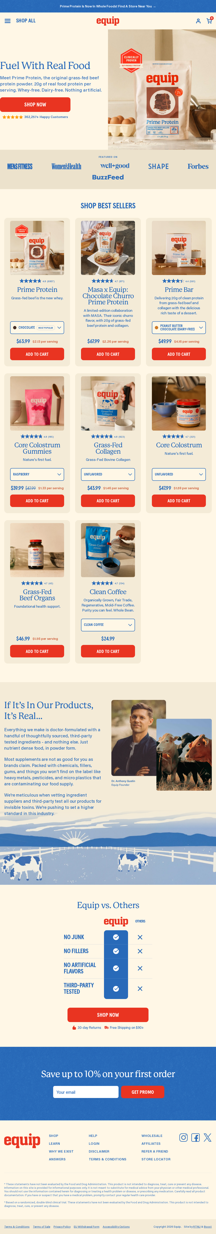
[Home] (108, 21)
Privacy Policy (62, 1226)
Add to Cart (37, 354)
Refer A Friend (155, 1151)
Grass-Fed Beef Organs (37, 595)
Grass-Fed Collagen (108, 448)
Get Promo (143, 1092)
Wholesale (152, 1136)
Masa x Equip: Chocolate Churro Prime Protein (108, 296)
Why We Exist (61, 1151)
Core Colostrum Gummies (37, 448)
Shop (53, 1136)
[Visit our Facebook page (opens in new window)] (195, 1137)
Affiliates (151, 1143)
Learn (54, 1143)
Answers (57, 1159)
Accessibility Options (116, 1226)
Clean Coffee (108, 592)
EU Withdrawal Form (86, 1226)
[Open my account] (198, 20)
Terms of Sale (41, 1226)
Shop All (25, 21)
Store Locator (156, 1159)
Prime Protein (37, 290)
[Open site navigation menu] (8, 21)
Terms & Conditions (108, 1159)
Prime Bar (179, 290)
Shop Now (35, 104)
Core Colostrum (179, 445)
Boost (208, 1226)
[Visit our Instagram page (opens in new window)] (183, 1137)
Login (94, 1143)
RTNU (197, 1226)
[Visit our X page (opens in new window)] (207, 1137)
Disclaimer (99, 1151)
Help (93, 1136)
